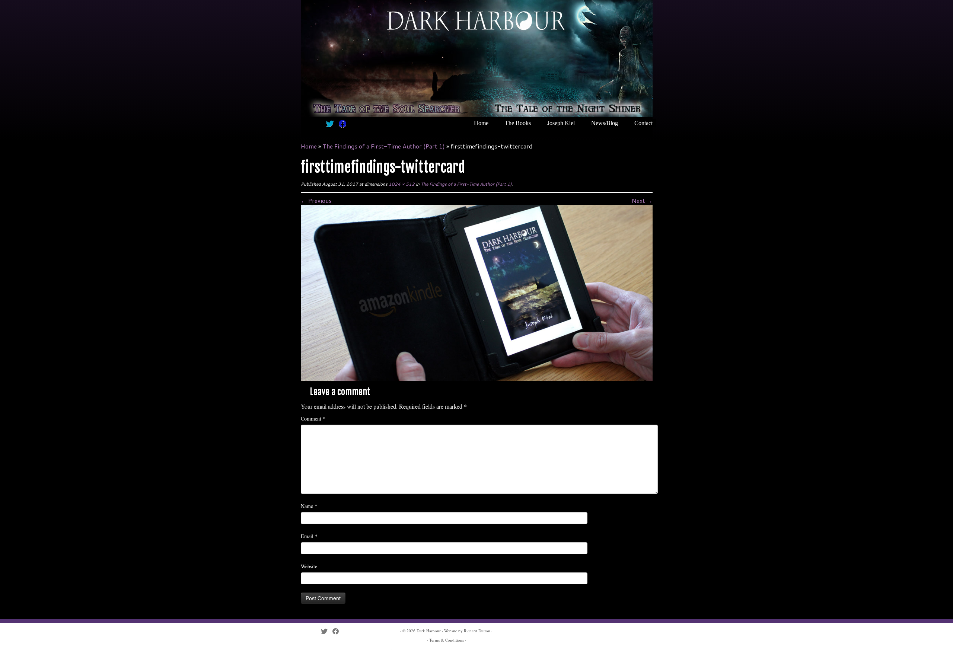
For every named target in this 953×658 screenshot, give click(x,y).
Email (309, 536)
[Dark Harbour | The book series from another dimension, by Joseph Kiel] (476, 58)
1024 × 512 (401, 184)
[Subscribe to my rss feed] (310, 123)
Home (481, 123)
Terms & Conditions (446, 640)
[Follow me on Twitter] (332, 123)
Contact (643, 123)
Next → (642, 200)
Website (309, 566)
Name (309, 506)
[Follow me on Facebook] (345, 123)
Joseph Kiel (561, 123)
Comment (313, 418)
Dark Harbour (429, 630)
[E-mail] (320, 123)
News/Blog (604, 123)
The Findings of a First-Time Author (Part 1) (383, 146)
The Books (518, 123)
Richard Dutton (477, 630)
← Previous (316, 200)
